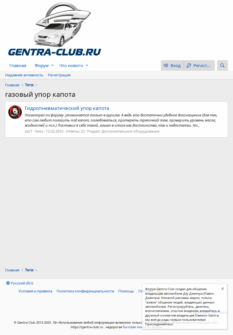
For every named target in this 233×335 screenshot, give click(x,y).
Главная (17, 65)
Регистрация (59, 75)
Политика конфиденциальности (85, 291)
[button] (52, 65)
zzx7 (28, 131)
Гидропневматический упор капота (67, 108)
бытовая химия (134, 327)
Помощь (126, 291)
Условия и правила (35, 291)
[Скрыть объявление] (222, 289)
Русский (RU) (21, 283)
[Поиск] (222, 65)
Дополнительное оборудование (130, 131)
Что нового (71, 65)
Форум (42, 65)
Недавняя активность (24, 75)
